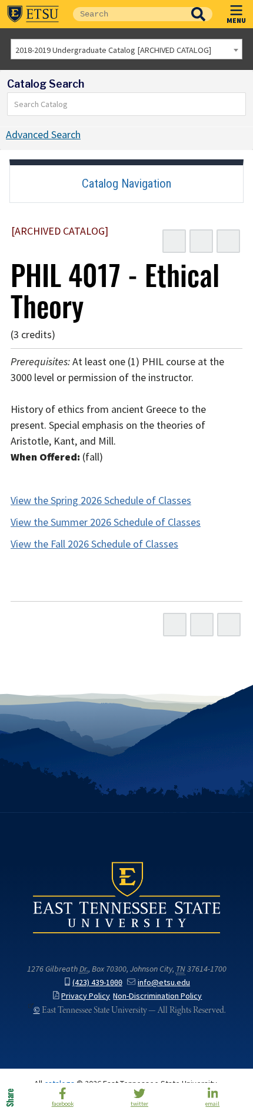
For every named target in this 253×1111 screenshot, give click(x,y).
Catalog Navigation (126, 183)
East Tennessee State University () (33, 14)
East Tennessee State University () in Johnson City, (126, 897)
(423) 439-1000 (97, 982)
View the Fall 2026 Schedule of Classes (94, 544)
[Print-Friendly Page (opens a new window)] (201, 241)
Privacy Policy (85, 996)
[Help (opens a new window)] (228, 241)
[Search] (237, 104)
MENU (236, 20)
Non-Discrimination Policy (157, 996)
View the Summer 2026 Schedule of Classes (106, 522)
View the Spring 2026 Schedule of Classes (101, 500)
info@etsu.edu (164, 982)
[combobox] (126, 49)
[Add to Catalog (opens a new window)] (174, 241)
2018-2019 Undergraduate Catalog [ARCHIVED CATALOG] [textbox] (113, 50)
